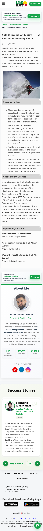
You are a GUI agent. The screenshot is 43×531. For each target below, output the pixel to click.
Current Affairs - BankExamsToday (25, 519)
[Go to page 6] (22, 463)
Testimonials (21, 478)
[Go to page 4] (18, 463)
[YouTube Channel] (15, 369)
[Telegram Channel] (21, 369)
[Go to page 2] (13, 463)
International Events (19, 24)
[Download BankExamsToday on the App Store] (11, 504)
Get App (36, 277)
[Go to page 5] (20, 463)
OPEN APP (36, 4)
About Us (18, 474)
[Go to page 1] (5, 463)
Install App (35, 16)
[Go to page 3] (15, 463)
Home (4, 24)
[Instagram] (28, 369)
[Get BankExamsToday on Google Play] (32, 504)
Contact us (33, 474)
